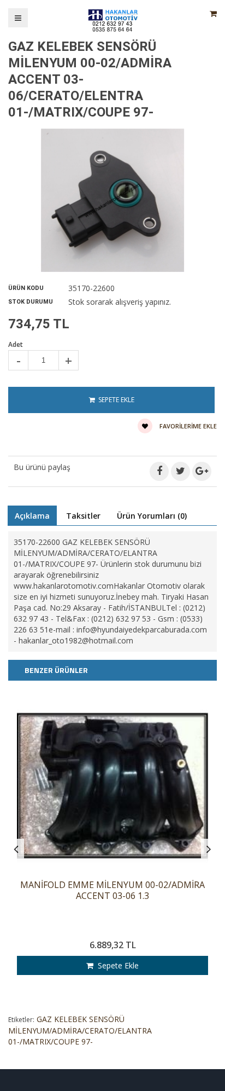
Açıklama (32, 515)
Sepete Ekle (116, 965)
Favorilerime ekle (187, 426)
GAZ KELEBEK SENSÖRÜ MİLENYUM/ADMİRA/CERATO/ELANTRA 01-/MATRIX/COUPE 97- (80, 1030)
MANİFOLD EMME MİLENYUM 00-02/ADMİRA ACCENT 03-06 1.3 (112, 890)
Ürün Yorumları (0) (152, 515)
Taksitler (83, 515)
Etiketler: (21, 1019)
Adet (15, 344)
